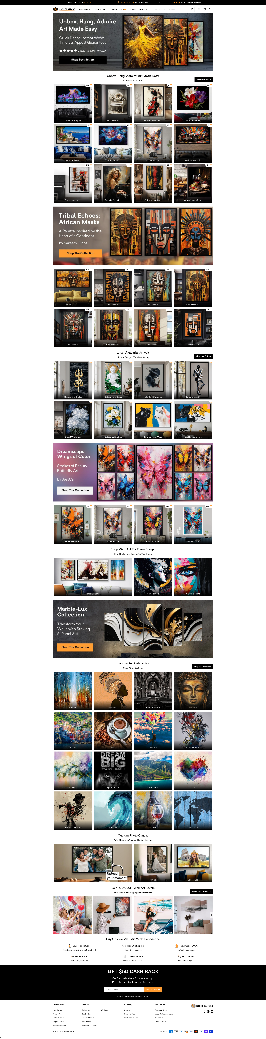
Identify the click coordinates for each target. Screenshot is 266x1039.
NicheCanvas (69, 1031)
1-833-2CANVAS (161, 1022)
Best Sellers (101, 9)
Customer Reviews (131, 1018)
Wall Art (139, 888)
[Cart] (210, 9)
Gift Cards (104, 1010)
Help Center (57, 1010)
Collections (84, 9)
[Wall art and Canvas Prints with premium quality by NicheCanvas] (64, 9)
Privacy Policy (145, 996)
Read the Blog (129, 1014)
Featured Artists (88, 1018)
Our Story (127, 1010)
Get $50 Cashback (153, 989)
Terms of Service (137, 996)
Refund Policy (58, 1018)
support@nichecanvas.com (164, 1014)
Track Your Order (161, 1010)
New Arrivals (86, 1022)
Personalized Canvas (89, 1026)
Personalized (116, 9)
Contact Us (159, 1018)
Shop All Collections (202, 667)
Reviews (143, 9)
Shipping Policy (58, 1022)
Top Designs (86, 1014)
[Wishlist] (204, 9)
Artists (132, 9)
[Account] (199, 9)
